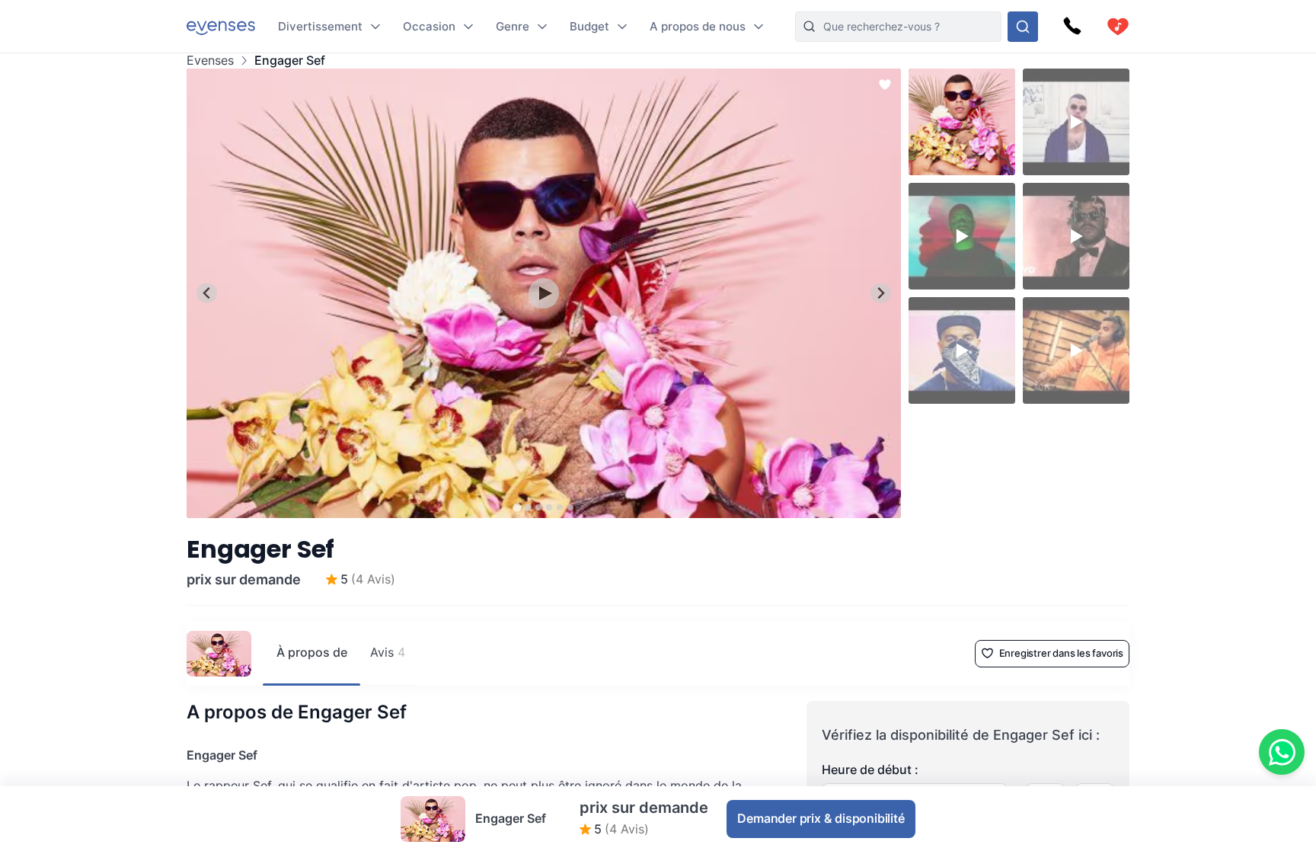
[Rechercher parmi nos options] (1023, 26)
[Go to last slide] (206, 293)
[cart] (1118, 26)
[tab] (517, 507)
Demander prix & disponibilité (820, 818)
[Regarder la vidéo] (544, 293)
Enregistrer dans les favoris (1061, 653)
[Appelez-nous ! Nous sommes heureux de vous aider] (1072, 26)
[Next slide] (880, 293)
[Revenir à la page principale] (221, 26)
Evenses (210, 60)
